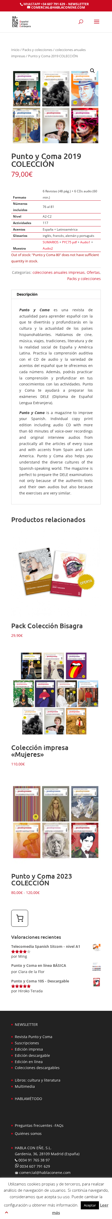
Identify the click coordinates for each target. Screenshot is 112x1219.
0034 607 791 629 (34, 1166)
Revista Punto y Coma (33, 1036)
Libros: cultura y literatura (37, 1080)
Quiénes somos (28, 1133)
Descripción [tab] (27, 294)
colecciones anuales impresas (59, 272)
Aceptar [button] (90, 1205)
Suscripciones (27, 1042)
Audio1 (85, 242)
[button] (92, 70)
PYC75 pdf (69, 242)
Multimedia (25, 1086)
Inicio (15, 49)
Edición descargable (32, 1055)
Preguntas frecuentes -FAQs (39, 1125)
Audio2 (48, 248)
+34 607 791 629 (52, 4)
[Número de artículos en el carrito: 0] (19, 918)
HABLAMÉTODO (28, 1098)
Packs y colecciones (37, 49)
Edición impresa (29, 1049)
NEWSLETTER (78, 4)
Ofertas (93, 272)
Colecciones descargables (37, 1067)
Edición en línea (29, 1061)
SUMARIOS (51, 242)
